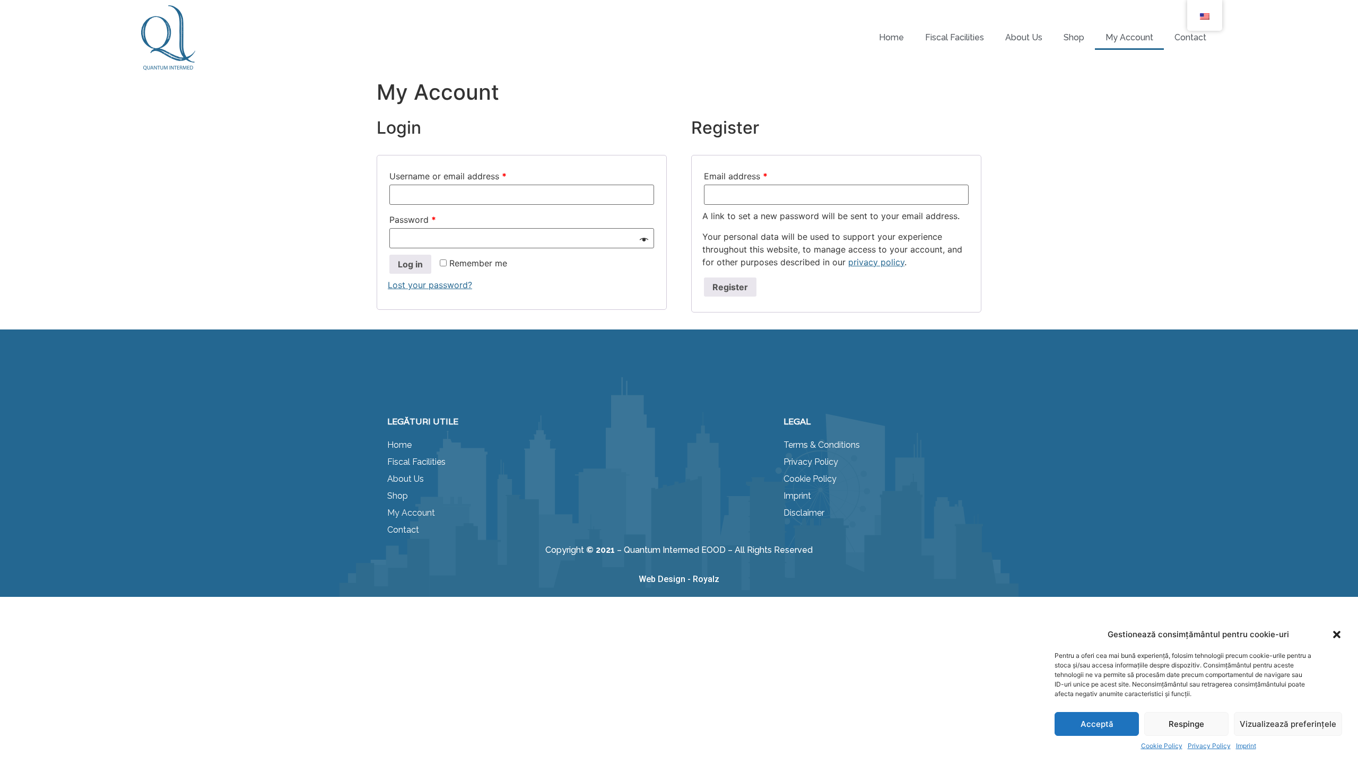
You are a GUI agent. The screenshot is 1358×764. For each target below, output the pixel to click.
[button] (1336, 634)
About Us (1023, 37)
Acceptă (1097, 724)
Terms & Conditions (822, 445)
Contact (1190, 37)
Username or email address (448, 176)
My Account (1129, 37)
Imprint (1246, 746)
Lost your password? (430, 285)
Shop (1074, 37)
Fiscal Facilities (954, 37)
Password (412, 219)
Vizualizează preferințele (1288, 724)
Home (891, 37)
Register (730, 287)
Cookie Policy (1161, 746)
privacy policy (876, 262)
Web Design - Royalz (679, 579)
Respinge (1186, 724)
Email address (736, 176)
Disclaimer (804, 513)
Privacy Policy (1209, 746)
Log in (410, 264)
